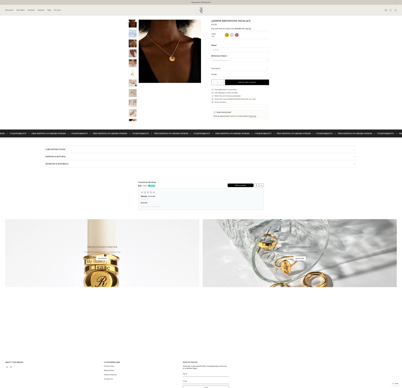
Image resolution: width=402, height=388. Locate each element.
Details (214, 74)
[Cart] (395, 10)
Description (215, 68)
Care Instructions (55, 149)
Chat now (252, 116)
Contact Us (108, 379)
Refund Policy (109, 370)
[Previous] (6, 2)
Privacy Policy (109, 366)
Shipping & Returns (55, 157)
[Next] (396, 2)
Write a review (240, 185)
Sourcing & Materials (56, 164)
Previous (139, 51)
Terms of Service (110, 375)
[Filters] (256, 185)
